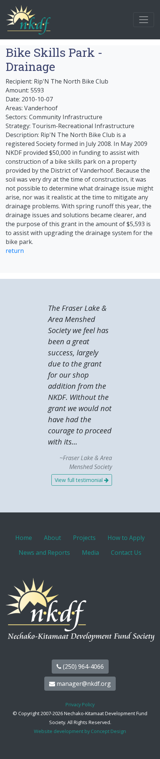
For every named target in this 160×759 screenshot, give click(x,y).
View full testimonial (79, 479)
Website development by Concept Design (80, 731)
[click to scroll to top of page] (146, 744)
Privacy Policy (80, 704)
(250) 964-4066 (82, 666)
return (15, 251)
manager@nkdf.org (83, 684)
